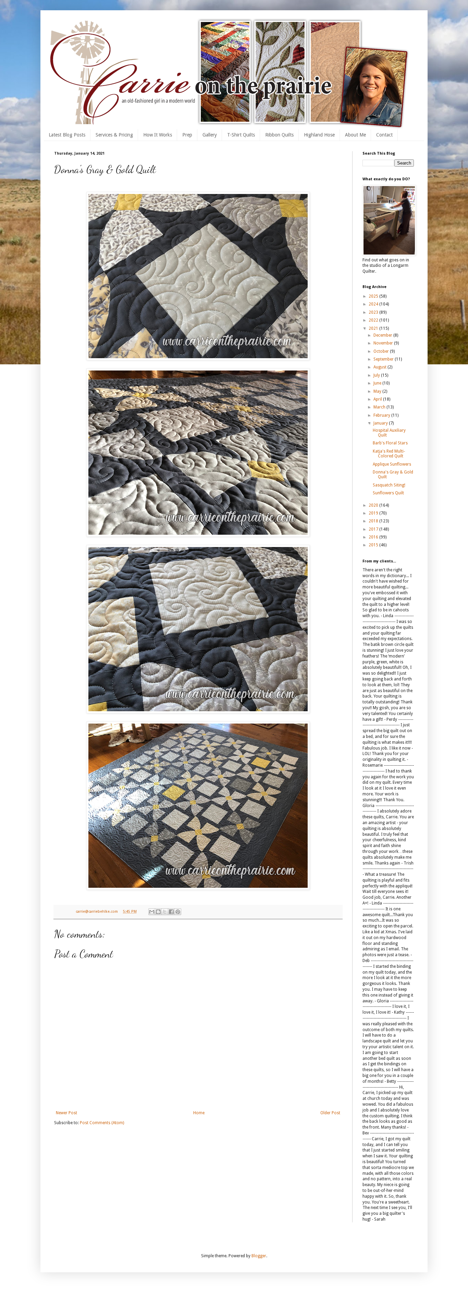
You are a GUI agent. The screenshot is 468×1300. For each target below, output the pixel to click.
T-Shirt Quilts (241, 135)
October (381, 351)
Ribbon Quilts (279, 135)
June (377, 383)
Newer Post (66, 1112)
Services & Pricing (114, 135)
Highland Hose (319, 135)
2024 (374, 304)
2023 (374, 312)
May (377, 391)
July (377, 375)
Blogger (258, 1255)
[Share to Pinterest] (177, 911)
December (383, 335)
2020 (374, 505)
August (380, 367)
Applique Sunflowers (392, 464)
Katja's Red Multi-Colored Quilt (389, 453)
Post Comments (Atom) (102, 1122)
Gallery (209, 135)
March (379, 407)
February (382, 415)
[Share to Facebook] (171, 911)
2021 (374, 328)
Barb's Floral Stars (390, 443)
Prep (187, 135)
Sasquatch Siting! (389, 485)
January (381, 423)
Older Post (330, 1112)
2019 (374, 513)
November (383, 343)
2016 (374, 537)
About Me (355, 135)
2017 (374, 529)
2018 (374, 521)
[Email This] (151, 911)
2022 (374, 320)
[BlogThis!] (158, 911)
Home (199, 1112)
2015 (374, 545)
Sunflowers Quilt (388, 493)
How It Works (157, 135)
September (384, 359)
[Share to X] (164, 911)
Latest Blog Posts (67, 135)
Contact (384, 135)
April (378, 399)
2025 (374, 296)
